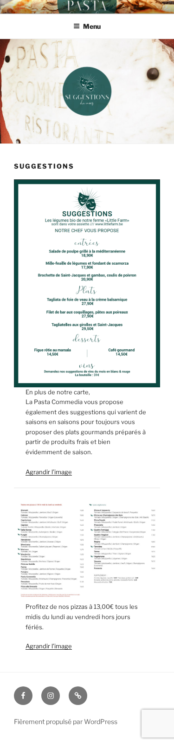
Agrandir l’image (49, 472)
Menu (92, 26)
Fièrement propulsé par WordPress (65, 721)
